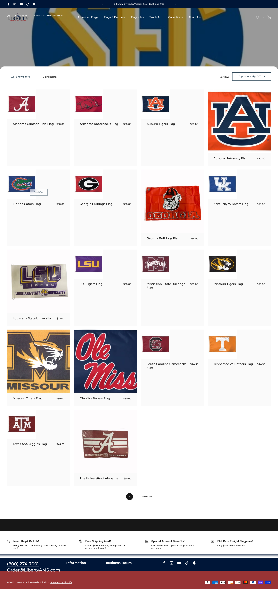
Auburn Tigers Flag (161, 124)
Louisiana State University (32, 318)
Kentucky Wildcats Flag (230, 204)
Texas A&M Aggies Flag (30, 444)
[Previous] (103, 4)
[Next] (175, 4)
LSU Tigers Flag (91, 284)
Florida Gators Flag (27, 204)
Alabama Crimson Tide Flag (33, 124)
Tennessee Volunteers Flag (233, 364)
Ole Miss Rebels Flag (95, 398)
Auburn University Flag (230, 158)
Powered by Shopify (61, 582)
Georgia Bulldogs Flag (96, 204)
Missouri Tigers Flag (228, 284)
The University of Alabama (99, 478)
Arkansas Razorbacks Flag (99, 124)
